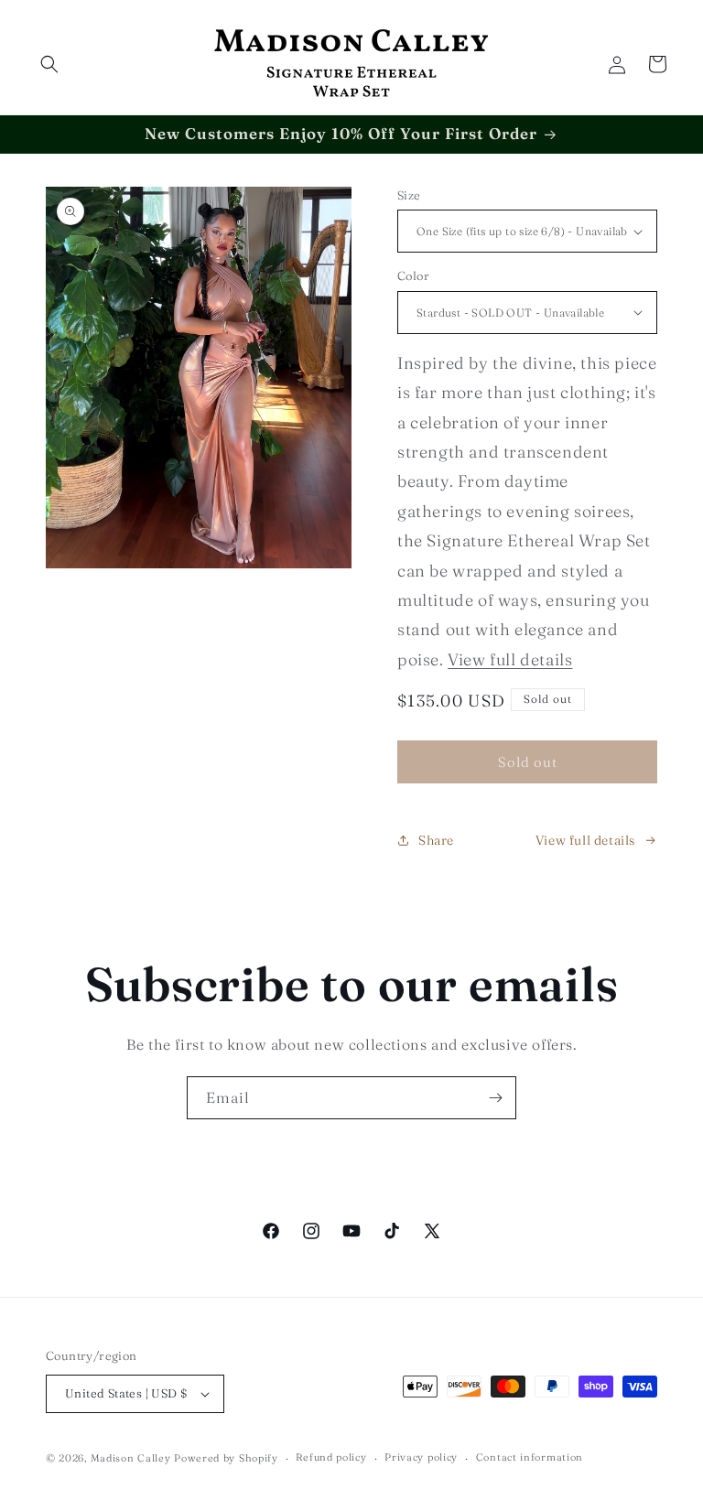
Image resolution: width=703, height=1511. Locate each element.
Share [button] (436, 840)
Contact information (529, 1457)
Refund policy (331, 1457)
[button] (49, 64)
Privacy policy (421, 1457)
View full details (510, 659)
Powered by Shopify (226, 1458)
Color (413, 275)
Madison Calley (131, 1458)
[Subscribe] (495, 1097)
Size (409, 195)
